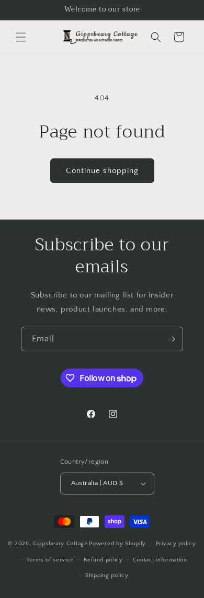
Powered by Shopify (117, 543)
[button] (20, 37)
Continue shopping (102, 170)
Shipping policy (107, 575)
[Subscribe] (171, 339)
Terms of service (50, 560)
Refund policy (103, 560)
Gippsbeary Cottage (60, 543)
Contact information (160, 560)
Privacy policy (176, 543)
